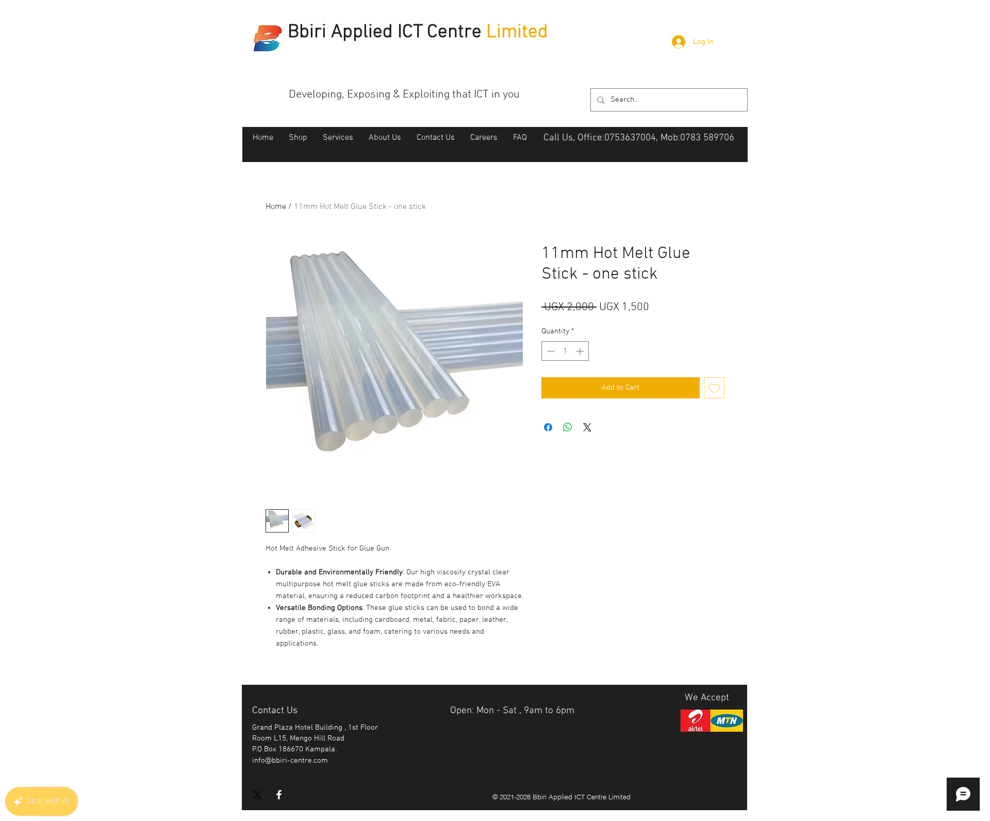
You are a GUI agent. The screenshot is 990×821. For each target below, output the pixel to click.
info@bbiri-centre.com (290, 760)
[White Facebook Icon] (279, 794)
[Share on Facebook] (548, 427)
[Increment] (581, 351)
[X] (257, 794)
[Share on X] (587, 427)
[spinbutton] (565, 351)
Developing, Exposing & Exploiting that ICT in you (404, 95)
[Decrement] (550, 351)
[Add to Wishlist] (714, 387)
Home (276, 207)
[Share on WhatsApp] (568, 427)
